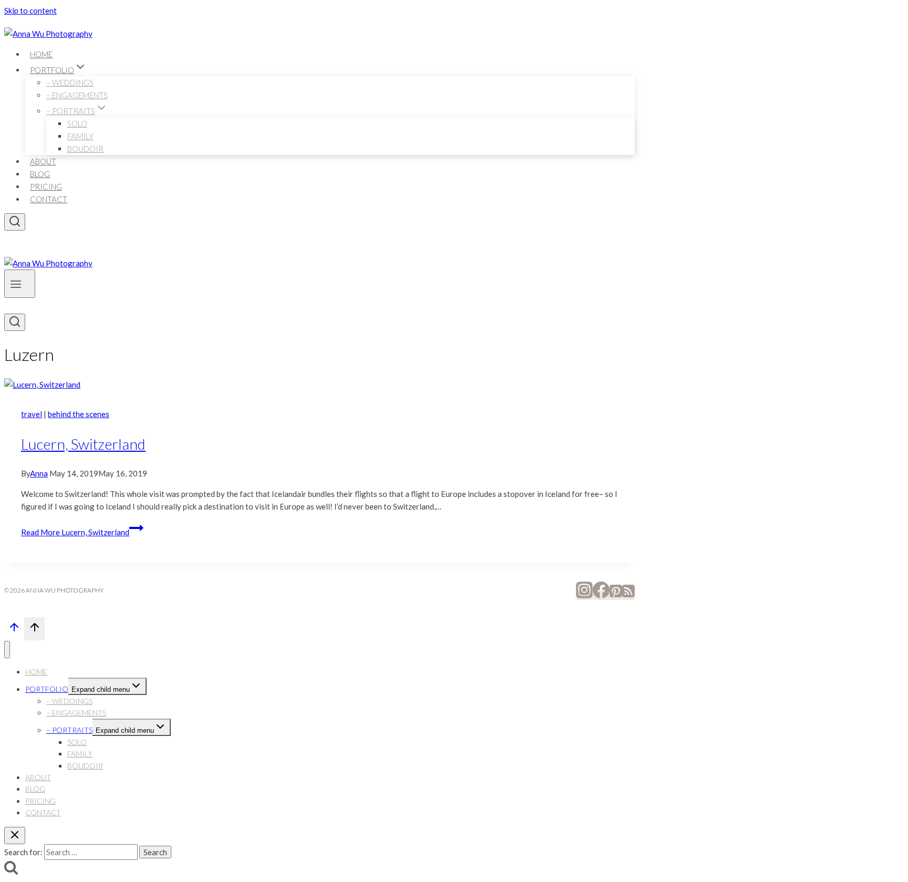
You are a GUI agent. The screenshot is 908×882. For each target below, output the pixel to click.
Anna (39, 473)
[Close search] (14, 835)
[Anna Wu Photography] (48, 33)
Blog (40, 174)
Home (41, 54)
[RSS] (628, 595)
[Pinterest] (616, 595)
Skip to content (30, 10)
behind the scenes (78, 414)
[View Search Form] (14, 222)
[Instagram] (584, 595)
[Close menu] (7, 649)
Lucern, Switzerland (83, 444)
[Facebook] (601, 595)
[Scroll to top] (14, 629)
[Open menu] (19, 283)
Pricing (46, 186)
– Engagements (77, 95)
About (43, 161)
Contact (48, 199)
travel (31, 414)
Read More (75, 532)
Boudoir (85, 148)
